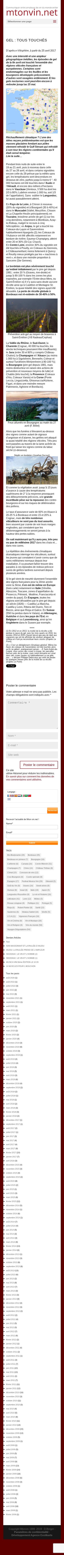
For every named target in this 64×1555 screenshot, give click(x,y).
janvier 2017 (11, 1157)
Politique (33, 903)
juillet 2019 (10, 1063)
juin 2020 (10, 1027)
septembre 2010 (13, 1405)
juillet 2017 (10, 1132)
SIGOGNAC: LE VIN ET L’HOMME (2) (21, 954)
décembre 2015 (12, 1165)
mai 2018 (10, 1100)
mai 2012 (10, 1327)
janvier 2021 (11, 1018)
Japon (46, 890)
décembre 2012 (12, 1303)
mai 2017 (10, 1140)
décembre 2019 (12, 1043)
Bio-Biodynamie (16, 855)
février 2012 (11, 1340)
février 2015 (11, 1201)
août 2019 (10, 1059)
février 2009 (11, 1470)
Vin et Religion (15, 925)
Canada (26, 864)
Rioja (11, 908)
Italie (35, 890)
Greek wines (43, 886)
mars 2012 (10, 1336)
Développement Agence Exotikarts (31, 1535)
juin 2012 (10, 1323)
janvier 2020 (11, 1039)
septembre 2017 (13, 1124)
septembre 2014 (13, 1218)
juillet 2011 (10, 1364)
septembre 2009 (13, 1441)
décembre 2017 (12, 1120)
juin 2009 (10, 1453)
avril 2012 (10, 1331)
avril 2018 (10, 1104)
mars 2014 (10, 1242)
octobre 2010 (11, 1401)
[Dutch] (19, 795)
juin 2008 (10, 1498)
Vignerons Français (29, 916)
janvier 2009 (11, 1474)
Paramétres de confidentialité (31, 1532)
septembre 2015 (13, 1177)
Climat (12, 872)
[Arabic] (26, 795)
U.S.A (11, 916)
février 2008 (11, 1514)
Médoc (38, 899)
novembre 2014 (12, 1209)
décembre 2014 (12, 1205)
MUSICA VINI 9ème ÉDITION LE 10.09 (22, 962)
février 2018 (11, 1112)
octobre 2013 (11, 1262)
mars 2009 (10, 1466)
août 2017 (10, 1128)
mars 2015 (10, 1197)
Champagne (14, 868)
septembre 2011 (13, 1356)
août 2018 (10, 1092)
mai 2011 (10, 1372)
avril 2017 (10, 1144)
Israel (23, 890)
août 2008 (10, 1490)
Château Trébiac (44, 868)
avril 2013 (10, 1287)
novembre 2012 (12, 1307)
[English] (12, 795)
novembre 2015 (12, 1169)
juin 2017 (10, 1136)
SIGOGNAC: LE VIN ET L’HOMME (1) (21, 958)
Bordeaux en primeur (17, 859)
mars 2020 (10, 1031)
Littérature (13, 899)
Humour (12, 890)
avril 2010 (10, 1413)
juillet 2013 (10, 1275)
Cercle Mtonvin (43, 864)
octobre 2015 (11, 1173)
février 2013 (11, 1295)
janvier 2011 (11, 1388)
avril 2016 (10, 1161)
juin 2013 (10, 1279)
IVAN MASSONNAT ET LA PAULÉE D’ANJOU (25, 946)
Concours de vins (29, 872)
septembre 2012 (13, 1311)
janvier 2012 (11, 1344)
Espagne (13, 881)
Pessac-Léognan (16, 903)
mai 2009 (10, 1457)
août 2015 (10, 1181)
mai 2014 (10, 1234)
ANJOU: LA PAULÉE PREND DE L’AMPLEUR (25, 950)
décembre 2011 (12, 1348)
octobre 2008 (11, 1486)
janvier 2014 (11, 1250)
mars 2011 (10, 1380)
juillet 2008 (10, 1494)
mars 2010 (10, 1417)
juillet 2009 (10, 1449)
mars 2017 (10, 1148)
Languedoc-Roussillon (18, 894)
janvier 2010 (11, 1425)
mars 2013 (10, 1291)
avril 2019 (10, 1075)
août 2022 (10, 982)
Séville (46, 912)
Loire (27, 899)
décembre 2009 (12, 1429)
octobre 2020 (11, 1022)
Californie (12, 864)
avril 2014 (10, 1238)
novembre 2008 (12, 1482)
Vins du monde (34, 925)
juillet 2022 (10, 986)
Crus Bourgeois (15, 877)
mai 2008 (10, 1502)
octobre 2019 (11, 1051)
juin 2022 (10, 990)
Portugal (47, 903)
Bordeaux (34, 855)
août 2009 (10, 1445)
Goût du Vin (13, 886)
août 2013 (10, 1270)
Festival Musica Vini (32, 881)
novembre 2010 (12, 1396)
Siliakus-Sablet (30, 912)
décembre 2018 (12, 1083)
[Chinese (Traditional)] (29, 795)
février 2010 (11, 1421)
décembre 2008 (12, 1478)
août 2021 (10, 1006)
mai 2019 (10, 1071)
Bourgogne (37, 859)
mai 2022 (10, 994)
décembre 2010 (12, 1392)
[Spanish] (15, 795)
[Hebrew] (9, 799)
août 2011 (10, 1360)
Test (7, 942)
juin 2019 (10, 1067)
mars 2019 (10, 1079)
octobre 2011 (11, 1352)
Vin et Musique (33, 921)
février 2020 (11, 1035)
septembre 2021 (13, 1002)
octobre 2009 (11, 1437)
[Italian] (22, 795)
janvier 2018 (11, 1116)
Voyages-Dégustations (18, 929)
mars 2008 (10, 1510)
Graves (28, 886)
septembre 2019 (13, 1055)
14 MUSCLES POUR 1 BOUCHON (20, 966)
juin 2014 (10, 1230)
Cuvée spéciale (34, 877)
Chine (28, 868)
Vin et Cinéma (14, 921)
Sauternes (13, 912)
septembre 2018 (13, 1087)
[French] (9, 795)
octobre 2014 (11, 1214)
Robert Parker (25, 908)
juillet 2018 (10, 1096)
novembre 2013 (12, 1258)
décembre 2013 (12, 1254)
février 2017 (11, 1153)
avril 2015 (10, 1193)
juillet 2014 (10, 1226)
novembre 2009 (12, 1433)
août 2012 (10, 1315)
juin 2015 (10, 1189)
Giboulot (51, 881)
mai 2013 (10, 1283)
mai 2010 (10, 1409)
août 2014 (10, 1222)
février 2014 (11, 1246)
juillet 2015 (10, 1185)
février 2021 (11, 1014)
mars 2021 (10, 1010)
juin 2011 (10, 1368)
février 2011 (11, 1384)
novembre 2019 (12, 1047)
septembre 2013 (13, 1266)
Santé (39, 908)
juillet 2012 (10, 1319)
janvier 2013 (11, 1299)
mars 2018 (10, 1108)
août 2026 (10, 978)
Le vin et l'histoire (41, 894)
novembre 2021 (12, 998)
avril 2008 (10, 1506)
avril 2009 (10, 1462)
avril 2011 (10, 1376)
